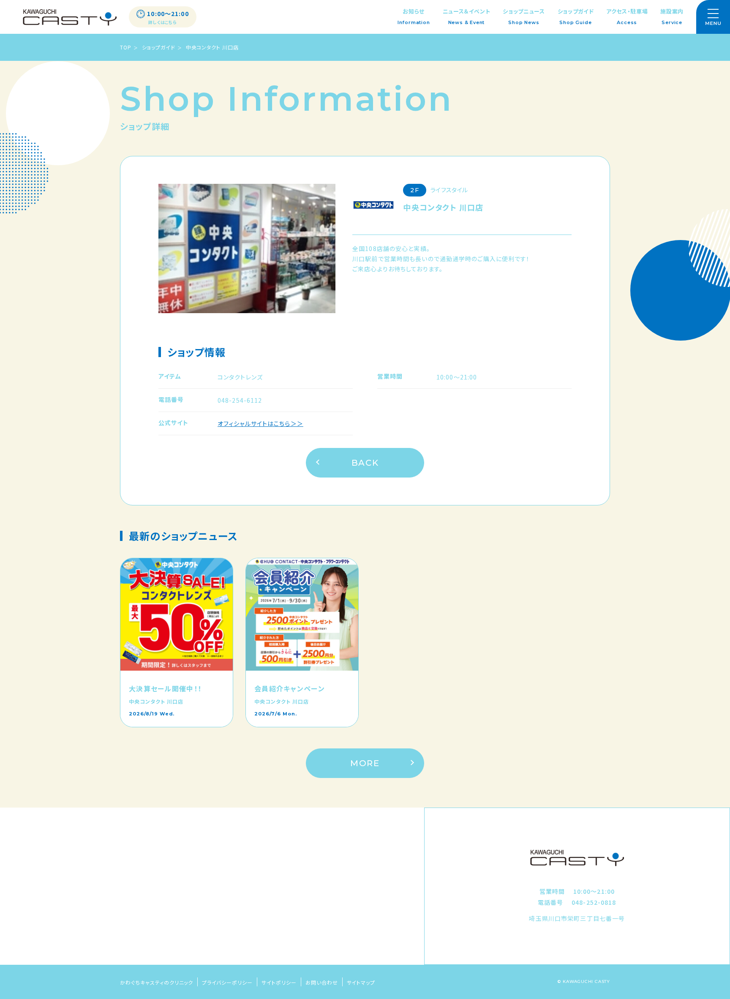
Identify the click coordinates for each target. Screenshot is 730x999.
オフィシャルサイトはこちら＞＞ (260, 423)
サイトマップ (361, 982)
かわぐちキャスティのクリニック (156, 982)
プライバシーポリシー (227, 982)
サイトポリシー (279, 982)
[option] (247, 249)
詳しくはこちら (162, 22)
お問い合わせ (321, 982)
